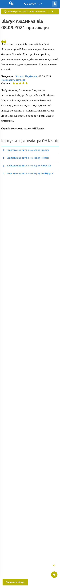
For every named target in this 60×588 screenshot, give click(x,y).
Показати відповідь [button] (13, 80)
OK (52, 11)
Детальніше (40, 11)
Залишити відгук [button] (15, 582)
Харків (20, 76)
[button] (54, 566)
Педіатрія (31, 76)
